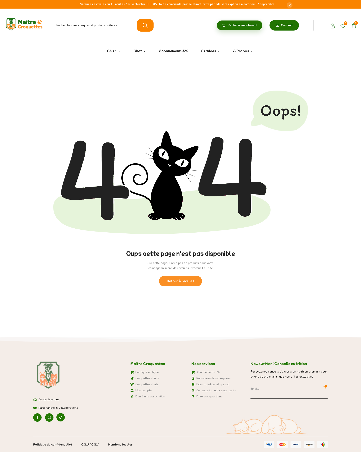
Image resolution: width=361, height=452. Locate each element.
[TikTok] (60, 418)
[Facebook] (37, 418)
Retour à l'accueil (180, 281)
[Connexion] (333, 26)
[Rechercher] (145, 25)
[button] (354, 25)
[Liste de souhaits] (343, 25)
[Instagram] (49, 418)
